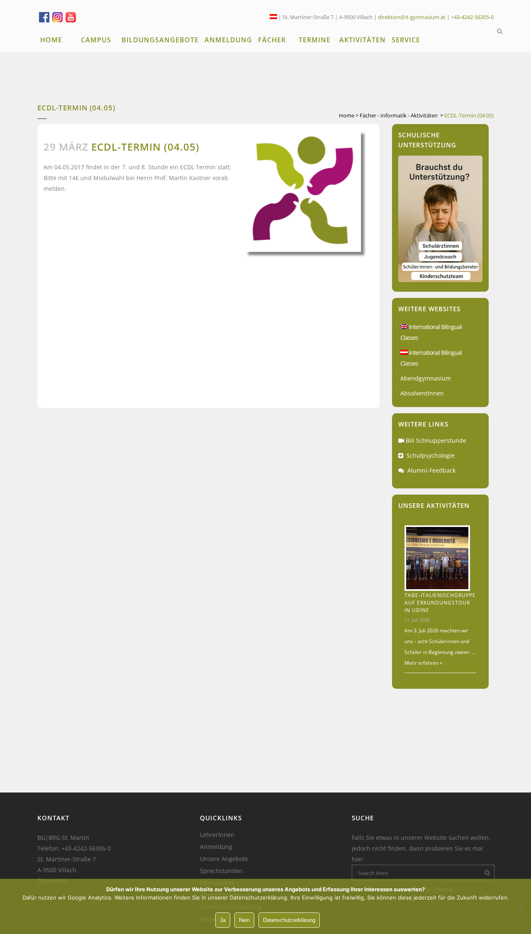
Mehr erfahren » (423, 662)
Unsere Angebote (224, 858)
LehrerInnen (217, 834)
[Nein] (520, 906)
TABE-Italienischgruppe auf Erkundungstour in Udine (440, 603)
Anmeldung (216, 846)
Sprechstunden (221, 870)
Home (346, 115)
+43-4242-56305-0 (472, 17)
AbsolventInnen (422, 393)
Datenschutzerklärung (289, 920)
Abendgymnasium (425, 378)
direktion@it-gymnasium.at (412, 17)
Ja (223, 920)
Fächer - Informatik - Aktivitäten (399, 115)
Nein (244, 920)
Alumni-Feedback (431, 470)
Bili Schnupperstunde (436, 440)
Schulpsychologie (431, 455)
